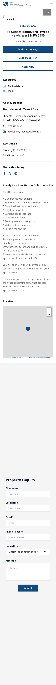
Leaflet (14, 357)
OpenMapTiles (31, 357)
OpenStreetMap (41, 357)
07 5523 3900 (15, 126)
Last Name (12, 502)
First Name (12, 488)
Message (11, 560)
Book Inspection (28, 57)
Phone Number (14, 531)
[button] (29, 329)
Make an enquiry (28, 49)
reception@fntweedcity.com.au (24, 131)
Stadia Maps (22, 357)
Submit (28, 587)
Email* (9, 517)
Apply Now (28, 66)
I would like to (13, 546)
